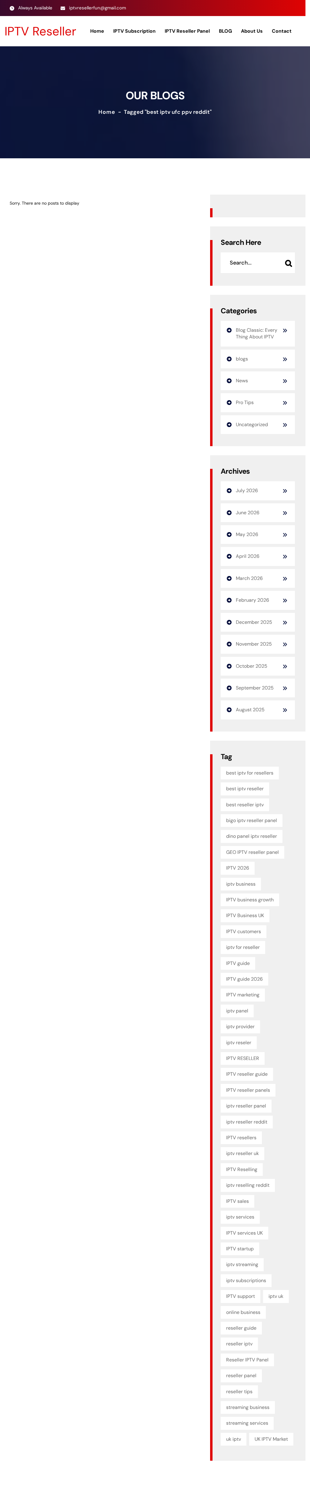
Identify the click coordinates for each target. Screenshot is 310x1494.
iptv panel (237, 1011)
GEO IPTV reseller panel (252, 852)
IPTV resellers (241, 1137)
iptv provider (240, 1026)
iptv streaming (242, 1264)
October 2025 (251, 666)
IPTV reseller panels (248, 1090)
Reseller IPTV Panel (247, 1360)
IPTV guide (238, 963)
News (242, 380)
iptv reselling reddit (247, 1185)
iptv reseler (238, 1042)
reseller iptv (239, 1344)
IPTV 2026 (237, 868)
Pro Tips (245, 402)
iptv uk (276, 1296)
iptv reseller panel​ (246, 1106)
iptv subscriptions (246, 1280)
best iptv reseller (245, 788)
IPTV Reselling (241, 1169)
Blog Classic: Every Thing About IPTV (256, 333)
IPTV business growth (250, 900)
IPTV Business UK (245, 915)
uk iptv (233, 1439)
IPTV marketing (242, 995)
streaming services (247, 1423)
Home (106, 112)
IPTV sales (237, 1201)
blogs (242, 359)
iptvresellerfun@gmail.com (97, 8)
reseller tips (239, 1391)
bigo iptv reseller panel (251, 820)
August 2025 (250, 709)
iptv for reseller (243, 947)
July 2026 (247, 490)
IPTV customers (243, 931)
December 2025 (254, 622)
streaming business (247, 1407)
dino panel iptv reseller (251, 836)
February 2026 (252, 600)
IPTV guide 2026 (244, 979)
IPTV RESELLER (242, 1058)
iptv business (241, 884)
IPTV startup (240, 1249)
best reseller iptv (245, 804)
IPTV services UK (244, 1233)
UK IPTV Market (271, 1439)
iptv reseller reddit (246, 1122)
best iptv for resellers (249, 773)
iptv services (240, 1217)
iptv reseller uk (242, 1153)
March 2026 (249, 578)
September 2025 (255, 688)
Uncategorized (252, 424)
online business (243, 1312)
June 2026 (247, 512)
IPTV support (240, 1296)
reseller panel (241, 1375)
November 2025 (254, 644)
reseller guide (241, 1328)
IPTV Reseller (40, 31)
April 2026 (247, 556)
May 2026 (247, 534)
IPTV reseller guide (247, 1074)
